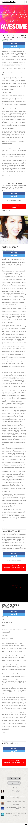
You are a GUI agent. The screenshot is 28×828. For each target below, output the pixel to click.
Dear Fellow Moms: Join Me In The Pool (16, 814)
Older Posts (14, 770)
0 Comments (12, 250)
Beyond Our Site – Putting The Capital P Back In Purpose (16, 802)
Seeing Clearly (10, 247)
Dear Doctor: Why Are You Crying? (16, 807)
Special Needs (5, 40)
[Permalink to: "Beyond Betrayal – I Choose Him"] (14, 588)
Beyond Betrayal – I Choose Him (12, 606)
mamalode (14, 207)
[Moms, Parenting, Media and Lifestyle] (8, 2)
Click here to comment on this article (14, 200)
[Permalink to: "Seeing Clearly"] (14, 230)
